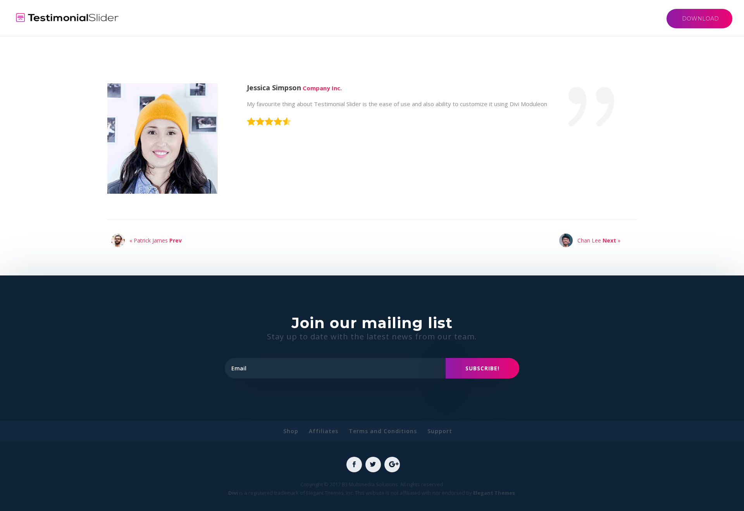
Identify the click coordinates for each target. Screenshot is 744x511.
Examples (640, 18)
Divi (233, 492)
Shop (290, 431)
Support (439, 431)
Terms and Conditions (383, 431)
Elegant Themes (494, 492)
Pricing (567, 18)
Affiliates (323, 431)
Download (700, 18)
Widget (603, 18)
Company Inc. (322, 88)
